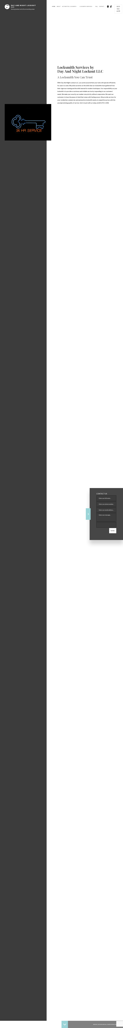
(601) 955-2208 (118, 9)
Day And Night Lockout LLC (23, 6)
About (59, 6)
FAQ (96, 6)
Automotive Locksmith (69, 6)
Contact (101, 6)
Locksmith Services (86, 6)
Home (53, 6)
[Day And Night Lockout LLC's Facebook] (110, 9)
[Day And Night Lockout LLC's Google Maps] (107, 9)
